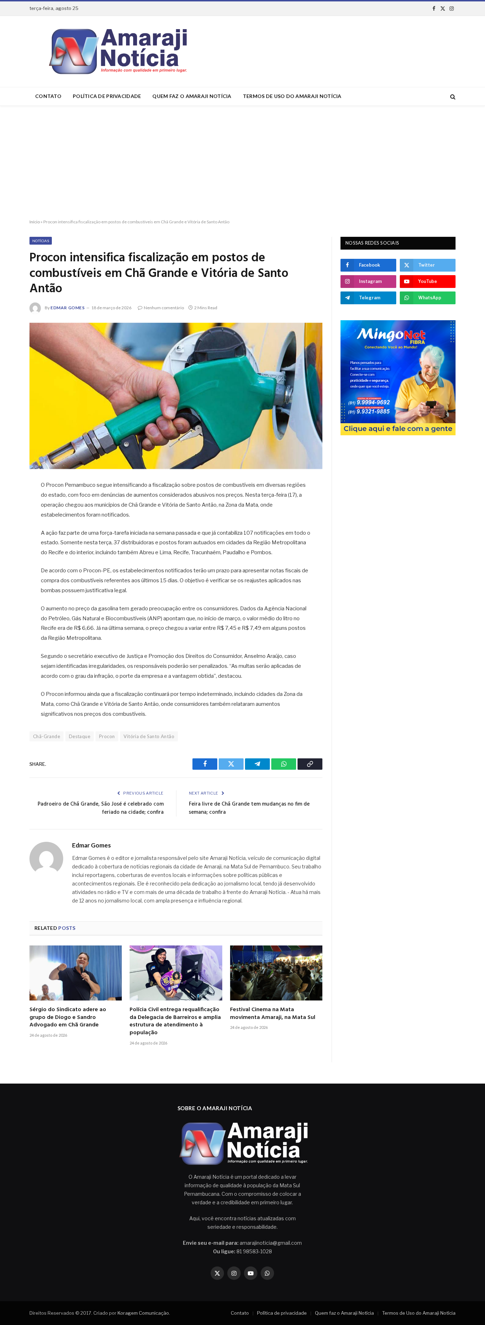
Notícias (40, 241)
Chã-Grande (46, 736)
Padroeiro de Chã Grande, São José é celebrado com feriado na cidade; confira (101, 808)
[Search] (452, 96)
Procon (107, 736)
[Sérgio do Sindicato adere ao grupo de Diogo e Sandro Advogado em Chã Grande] (75, 972)
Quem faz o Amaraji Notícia (191, 96)
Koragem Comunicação (143, 1313)
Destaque (79, 736)
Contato (48, 96)
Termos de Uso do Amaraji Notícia (292, 96)
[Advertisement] (242, 162)
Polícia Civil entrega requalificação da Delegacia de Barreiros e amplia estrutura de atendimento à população (175, 1021)
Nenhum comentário (164, 307)
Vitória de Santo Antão (149, 736)
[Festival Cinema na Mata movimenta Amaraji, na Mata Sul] (276, 972)
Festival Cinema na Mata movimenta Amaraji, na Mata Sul (272, 1014)
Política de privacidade (107, 96)
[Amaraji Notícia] (115, 51)
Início (34, 221)
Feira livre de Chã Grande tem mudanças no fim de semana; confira (249, 808)
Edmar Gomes (67, 307)
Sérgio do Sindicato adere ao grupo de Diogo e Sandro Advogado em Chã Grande (67, 1017)
